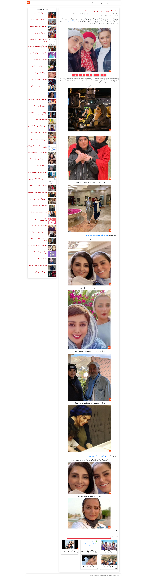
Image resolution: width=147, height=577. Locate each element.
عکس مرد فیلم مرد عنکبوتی (39, 79)
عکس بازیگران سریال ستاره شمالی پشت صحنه (71, 552)
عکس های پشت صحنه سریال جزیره (98, 456)
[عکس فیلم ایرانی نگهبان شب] (52, 208)
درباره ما (101, 3)
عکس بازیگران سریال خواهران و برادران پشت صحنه (89, 552)
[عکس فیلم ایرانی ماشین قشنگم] (52, 28)
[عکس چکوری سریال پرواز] (52, 95)
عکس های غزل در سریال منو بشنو (38, 265)
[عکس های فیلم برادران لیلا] (52, 62)
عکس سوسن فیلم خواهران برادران (38, 179)
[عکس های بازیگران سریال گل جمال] (52, 128)
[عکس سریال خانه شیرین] (52, 15)
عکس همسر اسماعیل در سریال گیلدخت (39, 140)
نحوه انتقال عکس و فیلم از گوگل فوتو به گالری (37, 146)
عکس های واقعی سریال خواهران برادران (38, 40)
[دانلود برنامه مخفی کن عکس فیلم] (52, 55)
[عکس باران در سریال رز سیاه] (52, 228)
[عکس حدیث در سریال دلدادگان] (52, 214)
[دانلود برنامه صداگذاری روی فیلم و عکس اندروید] (52, 221)
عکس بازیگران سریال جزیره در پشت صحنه (97, 235)
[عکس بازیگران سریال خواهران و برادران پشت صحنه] (89, 545)
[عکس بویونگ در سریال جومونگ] (52, 161)
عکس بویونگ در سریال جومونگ (38, 159)
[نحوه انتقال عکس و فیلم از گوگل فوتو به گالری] (52, 148)
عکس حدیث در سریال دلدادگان (38, 212)
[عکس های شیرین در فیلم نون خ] (52, 68)
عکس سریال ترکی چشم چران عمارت (37, 232)
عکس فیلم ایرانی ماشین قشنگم (38, 26)
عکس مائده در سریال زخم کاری (38, 86)
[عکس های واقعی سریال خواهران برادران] (52, 42)
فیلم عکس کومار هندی (41, 119)
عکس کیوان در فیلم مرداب (40, 259)
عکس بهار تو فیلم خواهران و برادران (37, 192)
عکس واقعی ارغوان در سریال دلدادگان (37, 245)
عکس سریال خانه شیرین (40, 13)
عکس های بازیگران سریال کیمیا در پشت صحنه (109, 567)
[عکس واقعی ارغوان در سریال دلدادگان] (52, 247)
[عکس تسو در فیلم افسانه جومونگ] (52, 135)
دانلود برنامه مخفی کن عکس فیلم (38, 53)
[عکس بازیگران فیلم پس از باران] (52, 22)
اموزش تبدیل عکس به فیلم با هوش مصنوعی (37, 252)
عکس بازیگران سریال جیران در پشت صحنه (90, 567)
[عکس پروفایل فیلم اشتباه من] (52, 108)
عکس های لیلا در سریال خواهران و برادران (38, 239)
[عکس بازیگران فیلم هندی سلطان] (52, 201)
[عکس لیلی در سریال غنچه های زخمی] (52, 155)
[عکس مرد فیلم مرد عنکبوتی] (52, 81)
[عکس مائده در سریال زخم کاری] (52, 88)
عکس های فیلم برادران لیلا (40, 59)
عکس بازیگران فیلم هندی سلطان (38, 199)
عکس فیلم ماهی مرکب (41, 272)
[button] (103, 75)
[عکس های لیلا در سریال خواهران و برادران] (52, 241)
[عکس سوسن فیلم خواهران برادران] (52, 181)
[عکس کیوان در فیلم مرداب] (52, 261)
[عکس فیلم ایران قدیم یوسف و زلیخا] (52, 101)
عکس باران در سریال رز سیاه (39, 225)
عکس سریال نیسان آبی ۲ (40, 33)
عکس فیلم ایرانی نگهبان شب (39, 205)
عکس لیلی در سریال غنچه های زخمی (37, 152)
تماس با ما (94, 3)
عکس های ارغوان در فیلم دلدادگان (38, 186)
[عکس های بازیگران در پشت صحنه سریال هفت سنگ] (109, 549)
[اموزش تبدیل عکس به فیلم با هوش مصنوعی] (52, 254)
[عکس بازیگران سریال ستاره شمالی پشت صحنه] (70, 545)
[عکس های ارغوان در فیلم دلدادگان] (52, 188)
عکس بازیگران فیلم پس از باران (39, 20)
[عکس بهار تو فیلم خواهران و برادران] (52, 194)
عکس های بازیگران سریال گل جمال (37, 126)
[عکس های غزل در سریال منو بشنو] (52, 267)
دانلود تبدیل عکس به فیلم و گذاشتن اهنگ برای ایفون (37, 113)
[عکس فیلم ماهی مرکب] (52, 274)
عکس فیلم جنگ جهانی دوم (39, 166)
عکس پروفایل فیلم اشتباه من (39, 106)
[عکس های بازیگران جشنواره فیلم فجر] (52, 174)
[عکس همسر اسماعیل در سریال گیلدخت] (52, 141)
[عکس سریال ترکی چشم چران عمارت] (52, 234)
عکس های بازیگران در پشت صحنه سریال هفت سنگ (110, 552)
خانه (116, 3)
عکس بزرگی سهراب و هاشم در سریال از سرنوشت (37, 47)
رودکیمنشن (71, 21)
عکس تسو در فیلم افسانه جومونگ (38, 132)
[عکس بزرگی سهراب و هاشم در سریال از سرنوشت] (52, 48)
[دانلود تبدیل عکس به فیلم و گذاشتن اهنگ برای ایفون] (52, 115)
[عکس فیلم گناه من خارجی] (52, 75)
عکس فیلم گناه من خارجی (40, 73)
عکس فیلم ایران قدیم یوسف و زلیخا (37, 99)
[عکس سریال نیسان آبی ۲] (52, 35)
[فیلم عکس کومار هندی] (52, 121)
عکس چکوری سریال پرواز (40, 93)
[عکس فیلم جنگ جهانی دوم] (52, 168)
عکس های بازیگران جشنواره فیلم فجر (37, 172)
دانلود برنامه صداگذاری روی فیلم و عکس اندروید (38, 219)
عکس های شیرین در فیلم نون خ (38, 66)
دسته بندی (109, 3)
